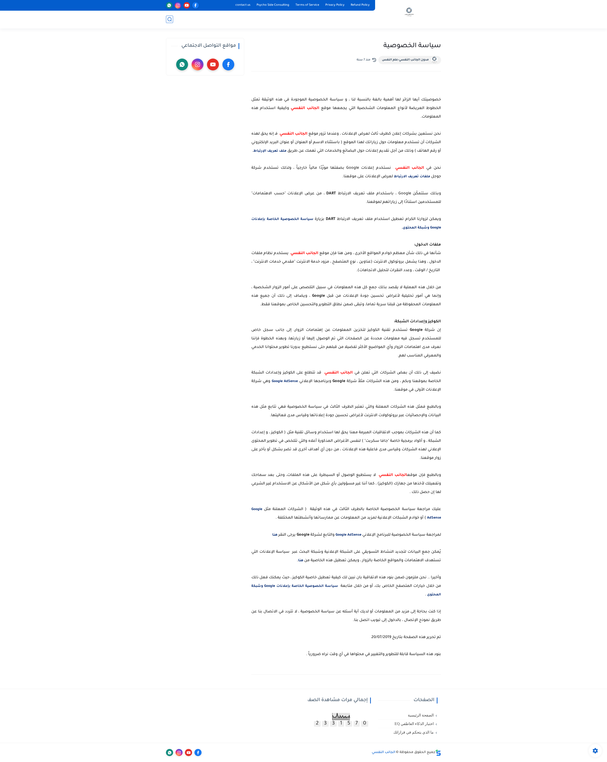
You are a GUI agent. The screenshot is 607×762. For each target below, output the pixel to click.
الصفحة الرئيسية (421, 715)
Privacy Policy (335, 5)
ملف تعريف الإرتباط (269, 151)
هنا (274, 535)
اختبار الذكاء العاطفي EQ (414, 724)
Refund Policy (360, 5)
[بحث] (169, 19)
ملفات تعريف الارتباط (412, 177)
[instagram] (178, 5)
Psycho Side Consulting (273, 5)
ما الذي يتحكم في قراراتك (413, 732)
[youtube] (187, 5)
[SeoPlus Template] (438, 752)
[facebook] (195, 5)
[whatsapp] (169, 5)
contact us (242, 5)
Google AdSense (285, 381)
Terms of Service (307, 5)
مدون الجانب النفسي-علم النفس (405, 60)
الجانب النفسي (383, 752)
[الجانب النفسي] (409, 14)
